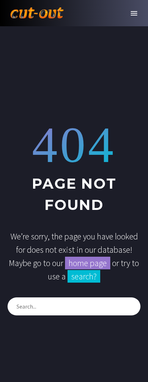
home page (88, 263)
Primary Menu (134, 13)
